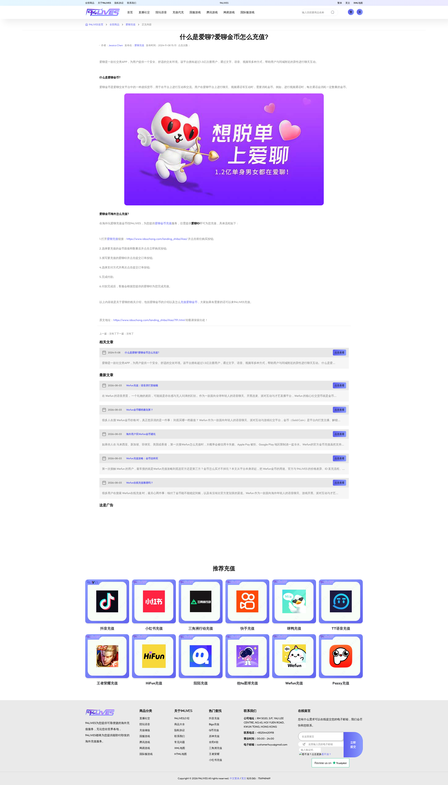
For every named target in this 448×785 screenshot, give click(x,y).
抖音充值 (107, 628)
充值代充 (178, 12)
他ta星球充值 (247, 683)
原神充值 (214, 736)
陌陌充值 (201, 683)
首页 (130, 12)
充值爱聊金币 (189, 302)
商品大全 (179, 724)
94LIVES (224, 2)
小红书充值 (154, 628)
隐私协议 (119, 2)
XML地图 (358, 2)
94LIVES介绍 (181, 718)
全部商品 (89, 2)
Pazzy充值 (340, 683)
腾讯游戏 (212, 12)
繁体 (339, 2)
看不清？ (326, 754)
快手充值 (247, 628)
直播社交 (144, 12)
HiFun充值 (154, 683)
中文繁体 (234, 778)
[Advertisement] (204, 535)
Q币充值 (214, 730)
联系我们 (131, 2)
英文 (347, 2)
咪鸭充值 (294, 628)
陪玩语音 (161, 12)
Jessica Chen (115, 45)
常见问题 (179, 742)
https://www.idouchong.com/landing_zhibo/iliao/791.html (149, 320)
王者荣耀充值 (107, 683)
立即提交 (353, 744)
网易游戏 (229, 12)
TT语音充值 (341, 628)
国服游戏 (195, 12)
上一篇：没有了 (108, 333)
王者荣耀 (214, 754)
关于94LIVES (104, 2)
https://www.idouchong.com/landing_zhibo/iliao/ (157, 239)
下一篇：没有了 (125, 333)
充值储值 (144, 730)
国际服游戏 (247, 12)
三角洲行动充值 (200, 628)
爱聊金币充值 (163, 223)
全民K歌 (214, 742)
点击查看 (339, 352)
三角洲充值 (215, 748)
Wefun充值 (294, 683)
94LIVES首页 (96, 24)
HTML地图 (180, 754)
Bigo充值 (214, 724)
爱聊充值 (130, 24)
